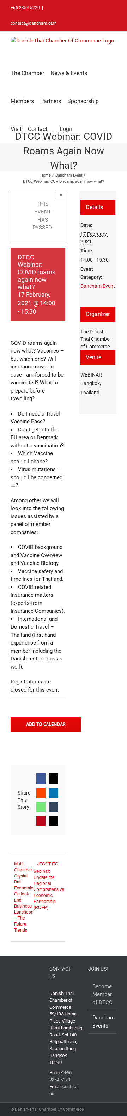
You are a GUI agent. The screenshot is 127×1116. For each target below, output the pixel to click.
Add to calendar (46, 724)
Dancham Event (97, 286)
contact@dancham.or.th (34, 23)
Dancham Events (102, 1021)
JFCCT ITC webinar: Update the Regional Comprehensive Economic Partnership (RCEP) (49, 885)
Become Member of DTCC (102, 994)
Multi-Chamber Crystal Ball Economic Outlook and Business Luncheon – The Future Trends (24, 896)
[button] (82, 129)
